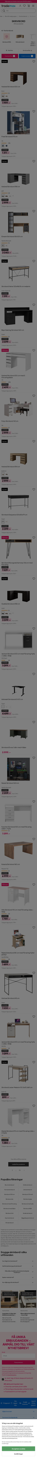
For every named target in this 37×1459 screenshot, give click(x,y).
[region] (18, 1439)
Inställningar (18, 1454)
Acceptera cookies (18, 1449)
